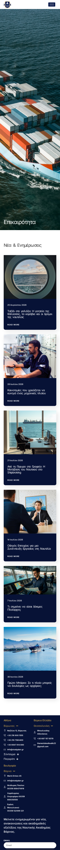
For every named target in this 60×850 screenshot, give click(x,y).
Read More (13, 325)
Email (7, 841)
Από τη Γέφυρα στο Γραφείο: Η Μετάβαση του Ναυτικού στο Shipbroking (26, 469)
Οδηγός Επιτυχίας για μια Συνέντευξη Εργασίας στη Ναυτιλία (29, 547)
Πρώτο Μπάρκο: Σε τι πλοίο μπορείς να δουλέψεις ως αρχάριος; (29, 684)
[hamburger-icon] (51, 4)
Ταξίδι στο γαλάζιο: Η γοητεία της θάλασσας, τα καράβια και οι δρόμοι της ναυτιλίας (29, 314)
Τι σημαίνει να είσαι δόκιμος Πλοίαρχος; (24, 608)
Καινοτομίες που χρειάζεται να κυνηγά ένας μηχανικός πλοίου (26, 392)
